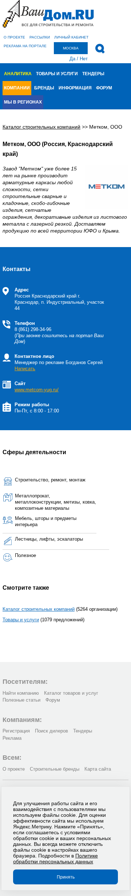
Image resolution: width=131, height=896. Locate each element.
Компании (17, 87)
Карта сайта (97, 769)
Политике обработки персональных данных (55, 858)
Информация (75, 87)
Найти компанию (21, 693)
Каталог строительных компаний (39, 609)
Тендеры (93, 73)
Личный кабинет (71, 37)
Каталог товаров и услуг (71, 693)
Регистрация (16, 731)
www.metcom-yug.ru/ (37, 389)
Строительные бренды (54, 769)
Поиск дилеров (51, 731)
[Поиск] (100, 49)
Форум (104, 87)
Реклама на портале (25, 46)
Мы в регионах (23, 102)
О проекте (14, 37)
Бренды (44, 87)
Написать (25, 368)
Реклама (12, 738)
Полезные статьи (21, 700)
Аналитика (18, 73)
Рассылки (39, 37)
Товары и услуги (57, 73)
